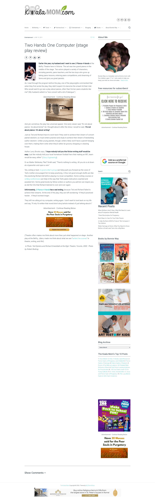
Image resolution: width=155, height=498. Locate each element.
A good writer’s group (48, 170)
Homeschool (60, 27)
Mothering (35, 27)
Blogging (88, 27)
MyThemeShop (90, 485)
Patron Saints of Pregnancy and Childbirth (111, 361)
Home (26, 27)
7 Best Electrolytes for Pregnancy (108, 215)
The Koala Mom (64, 485)
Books (98, 27)
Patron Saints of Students (119, 363)
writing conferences (32, 179)
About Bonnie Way (111, 27)
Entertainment (75, 27)
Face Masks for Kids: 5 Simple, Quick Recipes (114, 359)
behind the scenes (79, 238)
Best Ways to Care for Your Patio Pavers (111, 218)
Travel (47, 27)
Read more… (125, 80)
